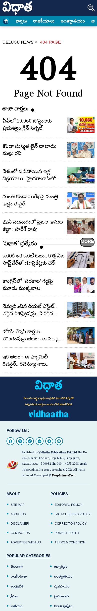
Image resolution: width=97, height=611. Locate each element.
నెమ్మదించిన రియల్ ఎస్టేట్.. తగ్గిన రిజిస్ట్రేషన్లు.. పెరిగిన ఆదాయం (29, 313)
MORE (87, 241)
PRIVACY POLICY (67, 533)
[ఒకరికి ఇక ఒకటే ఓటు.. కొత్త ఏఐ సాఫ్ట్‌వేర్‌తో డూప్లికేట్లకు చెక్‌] (81, 260)
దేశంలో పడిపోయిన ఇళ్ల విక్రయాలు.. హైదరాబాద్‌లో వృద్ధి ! (29, 178)
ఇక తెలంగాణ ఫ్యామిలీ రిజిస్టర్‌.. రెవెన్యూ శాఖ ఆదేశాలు (25, 364)
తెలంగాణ (17, 566)
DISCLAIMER (20, 523)
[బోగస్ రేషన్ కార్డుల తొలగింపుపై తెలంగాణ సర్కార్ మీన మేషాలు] (81, 335)
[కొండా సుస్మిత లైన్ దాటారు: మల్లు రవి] (81, 150)
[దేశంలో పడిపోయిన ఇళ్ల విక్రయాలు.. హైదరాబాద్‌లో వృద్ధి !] (81, 175)
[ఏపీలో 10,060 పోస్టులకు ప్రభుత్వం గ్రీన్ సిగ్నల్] (81, 125)
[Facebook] (10, 441)
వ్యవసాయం (62, 586)
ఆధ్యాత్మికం (61, 566)
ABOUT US (18, 514)
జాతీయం (17, 606)
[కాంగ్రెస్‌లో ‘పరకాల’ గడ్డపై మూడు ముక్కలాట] (81, 285)
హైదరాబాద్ (61, 596)
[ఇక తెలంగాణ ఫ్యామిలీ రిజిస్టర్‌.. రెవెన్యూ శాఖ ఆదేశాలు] (81, 361)
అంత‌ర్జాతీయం (73, 21)
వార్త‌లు (21, 21)
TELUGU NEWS (18, 43)
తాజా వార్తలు (15, 110)
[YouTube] (59, 441)
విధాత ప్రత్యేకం (63, 606)
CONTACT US (20, 533)
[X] (20, 441)
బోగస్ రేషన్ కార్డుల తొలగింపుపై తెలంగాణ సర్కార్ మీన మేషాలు (32, 339)
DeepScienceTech (63, 476)
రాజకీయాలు (43, 21)
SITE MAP (17, 505)
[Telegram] (49, 441)
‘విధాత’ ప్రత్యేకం (19, 245)
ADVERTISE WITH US (26, 542)
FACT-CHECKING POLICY (73, 514)
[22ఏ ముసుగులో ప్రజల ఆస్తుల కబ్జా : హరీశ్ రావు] (81, 226)
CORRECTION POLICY (71, 523)
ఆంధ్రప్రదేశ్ (17, 586)
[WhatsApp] (40, 441)
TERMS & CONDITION (70, 542)
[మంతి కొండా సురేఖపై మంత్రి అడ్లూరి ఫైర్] (81, 200)
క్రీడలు (14, 596)
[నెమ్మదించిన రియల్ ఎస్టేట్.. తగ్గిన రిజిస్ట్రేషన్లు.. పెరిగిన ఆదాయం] (81, 310)
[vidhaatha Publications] (48, 386)
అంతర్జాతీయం (63, 576)
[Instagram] (30, 441)
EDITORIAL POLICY (68, 505)
